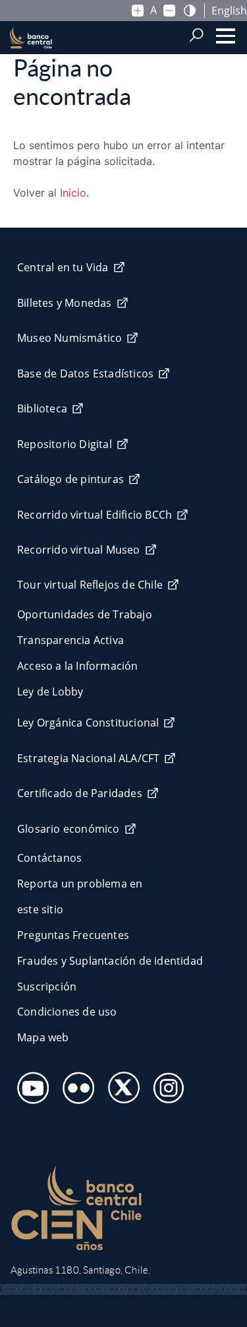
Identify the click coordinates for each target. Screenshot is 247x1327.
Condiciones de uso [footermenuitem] (67, 1011)
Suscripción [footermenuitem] (46, 986)
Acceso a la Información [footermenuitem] (77, 666)
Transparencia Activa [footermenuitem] (70, 640)
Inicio (73, 192)
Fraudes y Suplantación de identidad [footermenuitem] (110, 961)
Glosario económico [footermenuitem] (68, 829)
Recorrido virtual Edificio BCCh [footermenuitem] (94, 514)
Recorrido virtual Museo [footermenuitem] (78, 549)
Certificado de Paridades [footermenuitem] (79, 793)
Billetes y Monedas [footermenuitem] (64, 303)
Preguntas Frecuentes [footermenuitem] (73, 935)
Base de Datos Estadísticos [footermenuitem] (85, 373)
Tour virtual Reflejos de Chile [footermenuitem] (90, 584)
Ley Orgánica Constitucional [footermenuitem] (88, 722)
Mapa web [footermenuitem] (43, 1037)
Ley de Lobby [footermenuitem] (50, 691)
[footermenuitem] (29, 1084)
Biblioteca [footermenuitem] (42, 408)
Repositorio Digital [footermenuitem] (64, 444)
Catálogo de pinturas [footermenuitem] (70, 479)
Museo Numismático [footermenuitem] (69, 338)
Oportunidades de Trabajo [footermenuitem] (84, 614)
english (229, 10)
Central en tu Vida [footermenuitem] (63, 267)
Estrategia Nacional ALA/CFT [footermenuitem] (88, 758)
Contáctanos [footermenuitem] (49, 858)
